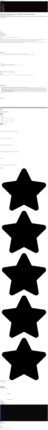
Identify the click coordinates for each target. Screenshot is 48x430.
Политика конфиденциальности (4, 409)
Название (3, 5)
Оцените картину (7, 111)
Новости (2, 10)
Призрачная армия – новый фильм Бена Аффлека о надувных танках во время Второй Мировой (9, 151)
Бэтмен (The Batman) (2, 158)
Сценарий (2, 117)
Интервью (3, 11)
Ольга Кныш (1, 167)
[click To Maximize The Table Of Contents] (1, 400)
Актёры (2, 118)
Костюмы (2, 120)
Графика (2, 121)
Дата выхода (3, 4)
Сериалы (2, 6)
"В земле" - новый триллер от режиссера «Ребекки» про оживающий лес (7, 71)
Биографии (3, 9)
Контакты (2, 410)
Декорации (2, 119)
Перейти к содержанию (2, 0)
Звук (1, 122)
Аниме (2, 7)
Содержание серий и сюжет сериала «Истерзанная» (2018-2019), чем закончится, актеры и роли (9, 131)
